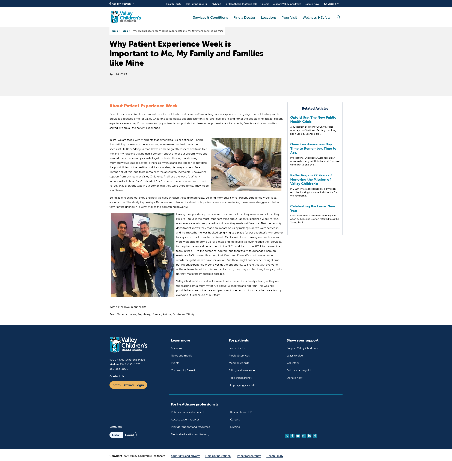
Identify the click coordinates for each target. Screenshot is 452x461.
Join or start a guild (299, 370)
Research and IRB (241, 412)
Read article (315, 127)
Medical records (239, 363)
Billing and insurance (242, 370)
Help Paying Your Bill (196, 3)
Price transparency (240, 377)
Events (175, 363)
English (332, 3)
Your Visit (289, 17)
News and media (181, 355)
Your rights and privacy (185, 455)
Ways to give (295, 355)
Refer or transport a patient (187, 412)
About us (176, 348)
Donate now (294, 377)
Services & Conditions (210, 17)
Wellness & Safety (317, 17)
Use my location (121, 3)
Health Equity (173, 3)
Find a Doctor (244, 17)
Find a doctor (237, 348)
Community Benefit (183, 370)
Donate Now (312, 3)
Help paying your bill (242, 385)
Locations (268, 17)
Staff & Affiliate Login (128, 385)
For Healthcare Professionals (241, 3)
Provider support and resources (190, 427)
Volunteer (293, 363)
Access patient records (185, 419)
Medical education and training (190, 434)
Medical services (239, 355)
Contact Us (116, 376)
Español (129, 435)
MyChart (216, 3)
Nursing (235, 427)
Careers (264, 3)
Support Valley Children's (287, 3)
